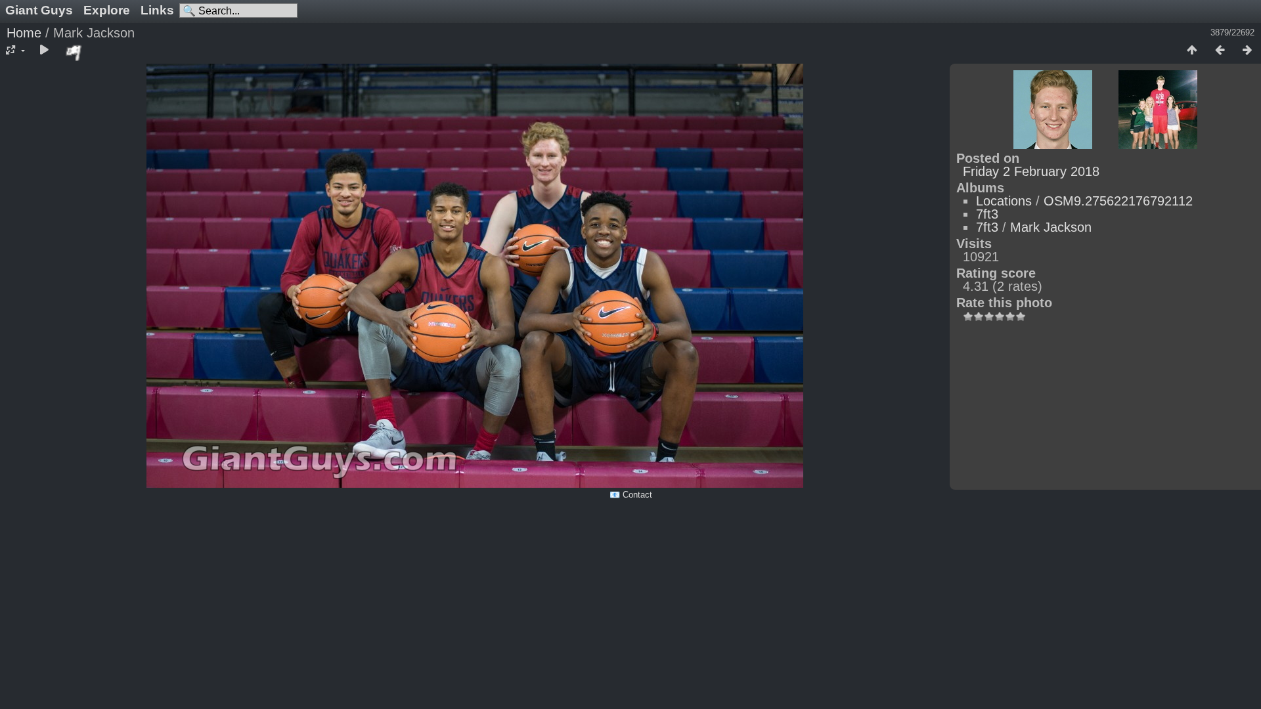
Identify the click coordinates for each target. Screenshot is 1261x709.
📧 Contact (630, 495)
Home (24, 33)
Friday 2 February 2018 (1031, 171)
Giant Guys (39, 10)
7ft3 (987, 214)
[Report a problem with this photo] (74, 52)
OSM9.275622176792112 (1118, 201)
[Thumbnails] (1192, 50)
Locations (1004, 201)
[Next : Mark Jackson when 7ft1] (1247, 50)
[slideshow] (44, 50)
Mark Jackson (1051, 227)
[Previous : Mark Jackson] (1219, 50)
